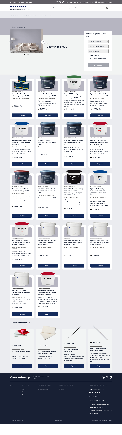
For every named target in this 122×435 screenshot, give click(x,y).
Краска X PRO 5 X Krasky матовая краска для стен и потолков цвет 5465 (99, 142)
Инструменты (79, 7)
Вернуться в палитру (19, 27)
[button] (24, 54)
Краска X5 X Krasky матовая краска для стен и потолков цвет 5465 (21, 142)
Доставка (29, 2)
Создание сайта (58, 420)
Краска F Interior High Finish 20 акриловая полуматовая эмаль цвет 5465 (99, 242)
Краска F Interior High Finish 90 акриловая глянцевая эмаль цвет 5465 (47, 242)
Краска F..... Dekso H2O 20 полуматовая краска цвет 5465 (47, 191)
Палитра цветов (57, 7)
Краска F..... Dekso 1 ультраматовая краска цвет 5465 (47, 142)
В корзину (100, 65)
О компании (13, 2)
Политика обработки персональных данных (101, 420)
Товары (69, 7)
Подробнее (22, 115)
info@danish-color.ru (72, 2)
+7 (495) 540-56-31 (87, 2)
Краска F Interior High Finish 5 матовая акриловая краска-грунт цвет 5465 (74, 242)
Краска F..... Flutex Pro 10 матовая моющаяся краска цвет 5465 (21, 292)
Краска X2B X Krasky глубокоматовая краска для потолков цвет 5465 (73, 96)
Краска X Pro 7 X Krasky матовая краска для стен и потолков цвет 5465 (47, 292)
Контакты (21, 2)
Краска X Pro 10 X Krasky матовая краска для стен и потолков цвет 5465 (21, 242)
